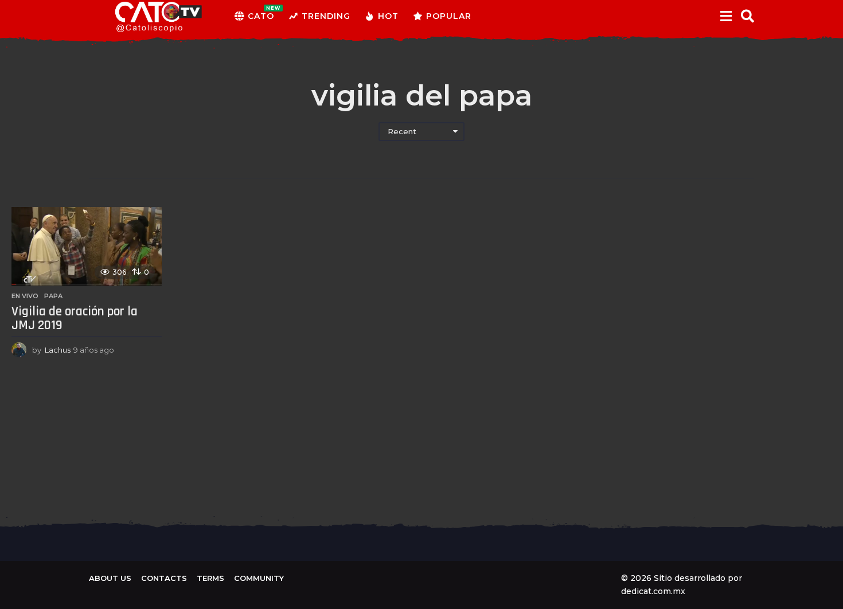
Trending (326, 16)
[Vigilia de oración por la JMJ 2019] (86, 246)
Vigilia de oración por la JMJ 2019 (74, 318)
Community (259, 578)
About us (110, 578)
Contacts (164, 578)
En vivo (24, 295)
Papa (53, 295)
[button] (725, 16)
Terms (210, 578)
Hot (388, 16)
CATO (261, 13)
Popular (448, 16)
